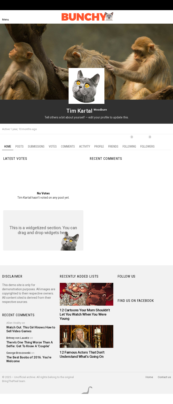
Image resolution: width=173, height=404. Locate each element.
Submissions (36, 146)
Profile (99, 146)
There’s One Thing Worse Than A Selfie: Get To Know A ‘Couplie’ (29, 344)
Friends (113, 146)
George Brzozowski (18, 352)
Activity (84, 146)
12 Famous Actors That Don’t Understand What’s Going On (82, 354)
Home (7, 146)
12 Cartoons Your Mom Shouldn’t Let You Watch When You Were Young (85, 314)
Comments (68, 146)
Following (129, 141)
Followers (147, 141)
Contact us (164, 377)
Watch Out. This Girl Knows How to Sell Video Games (30, 329)
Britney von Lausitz (17, 337)
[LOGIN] (168, 17)
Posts (19, 146)
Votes (53, 146)
